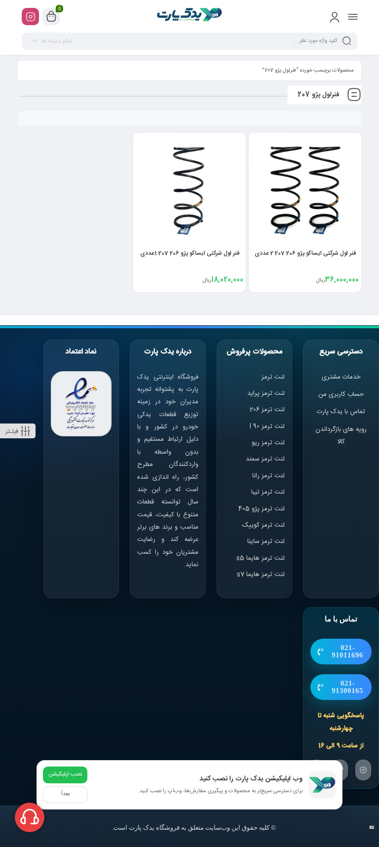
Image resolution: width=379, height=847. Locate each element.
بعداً (65, 794)
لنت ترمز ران (269, 475)
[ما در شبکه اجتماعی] (30, 16)
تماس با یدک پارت (341, 411)
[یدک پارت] (189, 16)
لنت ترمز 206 (267, 409)
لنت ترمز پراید (266, 393)
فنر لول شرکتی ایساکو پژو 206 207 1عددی (189, 253)
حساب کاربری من (341, 394)
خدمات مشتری (341, 377)
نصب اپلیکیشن (65, 774)
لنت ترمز (273, 377)
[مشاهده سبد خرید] (51, 16)
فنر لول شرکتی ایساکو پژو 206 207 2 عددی (305, 253)
